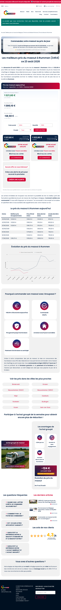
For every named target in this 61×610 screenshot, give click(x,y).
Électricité (38, 11)
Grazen (45, 384)
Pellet (27, 11)
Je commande (16, 157)
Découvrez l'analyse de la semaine (46, 473)
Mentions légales (22, 590)
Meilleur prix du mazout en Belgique (14, 32)
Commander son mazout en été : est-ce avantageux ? (47, 517)
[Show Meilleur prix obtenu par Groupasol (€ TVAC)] (26, 252)
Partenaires (20, 597)
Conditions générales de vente (24, 587)
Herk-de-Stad (45, 407)
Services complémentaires (50, 11)
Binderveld (16, 384)
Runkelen (16, 402)
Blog (40, 14)
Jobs (17, 593)
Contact (46, 14)
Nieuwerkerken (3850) (45, 390)
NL (59, 6)
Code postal (12, 125)
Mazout (22, 11)
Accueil (3, 32)
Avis (17, 595)
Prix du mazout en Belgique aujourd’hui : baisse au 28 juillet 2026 (47, 509)
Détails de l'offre (17, 154)
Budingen (45, 402)
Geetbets (45, 396)
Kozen (16, 407)
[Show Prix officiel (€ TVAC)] (38, 252)
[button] (58, 21)
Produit (16, 130)
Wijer (16, 396)
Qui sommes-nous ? (22, 601)
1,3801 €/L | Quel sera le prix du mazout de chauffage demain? (47, 501)
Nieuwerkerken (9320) (16, 390)
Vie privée (19, 592)
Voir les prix (40, 130)
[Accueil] (9, 13)
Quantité (35, 125)
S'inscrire (40, 597)
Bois (32, 11)
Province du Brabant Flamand (31, 32)
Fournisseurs (53, 14)
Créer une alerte (16, 180)
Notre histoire (21, 599)
